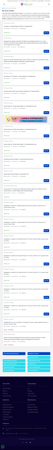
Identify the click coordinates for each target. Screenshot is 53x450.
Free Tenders (6, 414)
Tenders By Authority (8, 417)
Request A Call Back (32, 407)
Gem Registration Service (34, 360)
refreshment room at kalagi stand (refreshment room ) (18, 159)
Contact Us (5, 393)
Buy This (46, 33)
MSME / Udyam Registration (10, 364)
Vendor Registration (33, 370)
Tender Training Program (34, 367)
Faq (28, 388)
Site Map (30, 391)
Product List (5, 8)
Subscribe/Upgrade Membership (11, 353)
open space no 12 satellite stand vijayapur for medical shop (19, 76)
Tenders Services (7, 396)
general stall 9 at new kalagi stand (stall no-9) (16, 174)
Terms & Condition (32, 396)
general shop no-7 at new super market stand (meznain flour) (20, 106)
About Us (5, 391)
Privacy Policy (31, 393)
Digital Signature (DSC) (9, 367)
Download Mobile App (33, 412)
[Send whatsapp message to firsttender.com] (2, 446)
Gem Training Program (9, 370)
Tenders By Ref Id (7, 405)
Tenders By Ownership (8, 407)
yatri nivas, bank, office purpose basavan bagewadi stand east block (21, 91)
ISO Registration (32, 364)
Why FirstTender (7, 388)
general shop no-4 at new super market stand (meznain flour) (20, 144)
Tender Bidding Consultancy (10, 360)
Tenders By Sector (7, 409)
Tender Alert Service (33, 357)
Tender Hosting (31, 405)
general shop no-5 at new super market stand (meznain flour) (20, 129)
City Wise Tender (7, 412)
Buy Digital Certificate (33, 353)
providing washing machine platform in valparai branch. (18, 26)
